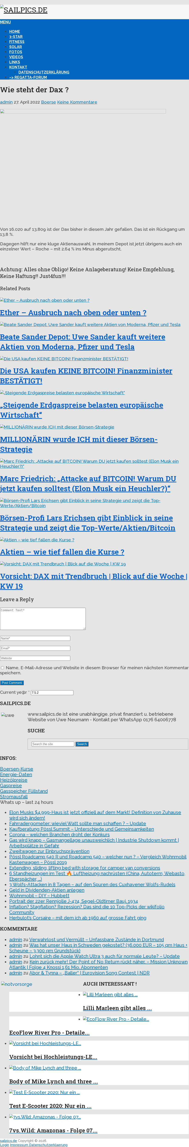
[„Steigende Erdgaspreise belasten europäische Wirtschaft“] (94, 392)
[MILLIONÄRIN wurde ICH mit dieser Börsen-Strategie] (94, 426)
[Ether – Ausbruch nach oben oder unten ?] (94, 300)
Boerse (48, 102)
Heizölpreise (13, 780)
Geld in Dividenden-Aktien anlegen (46, 890)
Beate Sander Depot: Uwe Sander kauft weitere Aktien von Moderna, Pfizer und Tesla (82, 342)
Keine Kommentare (77, 102)
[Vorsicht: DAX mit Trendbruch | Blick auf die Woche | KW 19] (94, 563)
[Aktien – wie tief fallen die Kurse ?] (94, 539)
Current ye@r (15, 692)
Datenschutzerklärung (43, 72)
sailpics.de (8, 1141)
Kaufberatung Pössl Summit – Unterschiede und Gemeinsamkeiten (81, 829)
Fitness (16, 42)
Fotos (15, 52)
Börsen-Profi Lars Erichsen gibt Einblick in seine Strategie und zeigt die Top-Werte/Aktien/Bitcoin (87, 523)
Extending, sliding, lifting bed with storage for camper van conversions (84, 868)
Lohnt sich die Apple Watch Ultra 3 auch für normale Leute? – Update (105, 956)
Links (14, 62)
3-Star (16, 36)
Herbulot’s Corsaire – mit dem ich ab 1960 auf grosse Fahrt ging (77, 918)
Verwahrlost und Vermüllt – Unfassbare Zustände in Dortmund (96, 939)
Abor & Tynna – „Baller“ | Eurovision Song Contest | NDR (89, 973)
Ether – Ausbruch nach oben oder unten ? (73, 312)
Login (4, 1145)
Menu (5, 22)
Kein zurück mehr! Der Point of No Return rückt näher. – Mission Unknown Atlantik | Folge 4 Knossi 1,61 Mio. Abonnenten (98, 964)
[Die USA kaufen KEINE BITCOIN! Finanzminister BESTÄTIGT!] (94, 358)
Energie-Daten (16, 774)
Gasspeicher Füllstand (24, 791)
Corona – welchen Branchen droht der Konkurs (59, 834)
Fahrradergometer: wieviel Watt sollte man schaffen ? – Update (77, 823)
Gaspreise (11, 785)
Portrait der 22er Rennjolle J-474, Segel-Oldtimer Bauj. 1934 (73, 901)
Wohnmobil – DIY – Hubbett (39, 895)
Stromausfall (14, 796)
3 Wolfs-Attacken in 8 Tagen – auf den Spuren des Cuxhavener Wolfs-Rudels (92, 884)
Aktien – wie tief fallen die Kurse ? (62, 552)
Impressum (19, 1145)
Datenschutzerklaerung (48, 1145)
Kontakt (18, 67)
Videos (16, 57)
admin (6, 102)
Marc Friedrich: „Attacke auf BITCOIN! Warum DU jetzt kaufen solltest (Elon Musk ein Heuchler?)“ (88, 483)
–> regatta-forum (28, 77)
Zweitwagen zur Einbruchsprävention (49, 851)
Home (14, 31)
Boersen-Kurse (16, 769)
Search (82, 744)
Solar (15, 47)
